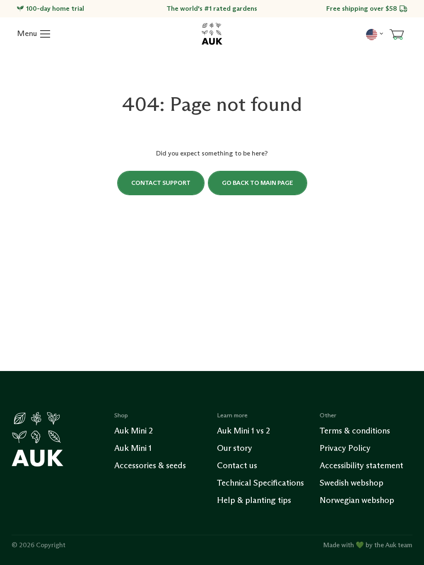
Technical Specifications (260, 483)
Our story (234, 448)
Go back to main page (257, 183)
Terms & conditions (355, 431)
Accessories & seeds (150, 465)
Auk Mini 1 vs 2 (243, 431)
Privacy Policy (345, 448)
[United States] (374, 33)
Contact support (160, 183)
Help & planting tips (254, 500)
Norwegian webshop (357, 500)
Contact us (237, 465)
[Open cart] (396, 34)
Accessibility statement (361, 465)
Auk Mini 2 (133, 431)
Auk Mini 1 (133, 448)
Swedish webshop (351, 483)
